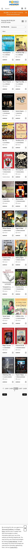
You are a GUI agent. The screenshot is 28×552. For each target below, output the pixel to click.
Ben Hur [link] (5, 140)
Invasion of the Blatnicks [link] (7, 257)
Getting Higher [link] (20, 257)
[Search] (2, 8)
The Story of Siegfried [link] (20, 140)
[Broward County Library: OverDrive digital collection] (14, 3)
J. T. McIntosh (7, 54)
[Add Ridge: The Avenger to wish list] (13, 353)
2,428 (25, 388)
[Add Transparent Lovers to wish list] (13, 294)
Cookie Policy (13, 547)
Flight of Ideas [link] (19, 228)
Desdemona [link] (6, 111)
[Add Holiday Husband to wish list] (13, 177)
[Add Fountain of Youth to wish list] (26, 294)
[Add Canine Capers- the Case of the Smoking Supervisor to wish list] (26, 118)
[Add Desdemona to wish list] (13, 118)
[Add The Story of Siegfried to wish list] (26, 148)
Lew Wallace (6, 142)
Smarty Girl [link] (5, 199)
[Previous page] (3, 389)
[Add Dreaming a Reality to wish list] (13, 382)
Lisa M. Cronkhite (8, 377)
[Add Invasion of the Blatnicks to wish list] (13, 265)
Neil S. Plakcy (7, 259)
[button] (23, 22)
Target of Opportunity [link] (20, 375)
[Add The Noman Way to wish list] (26, 60)
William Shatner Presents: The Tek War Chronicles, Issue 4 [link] (7, 228)
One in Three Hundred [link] (7, 82)
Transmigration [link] (7, 52)
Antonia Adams (20, 171)
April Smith (19, 113)
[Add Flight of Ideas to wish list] (26, 236)
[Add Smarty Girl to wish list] (13, 206)
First (5, 394)
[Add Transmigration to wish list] (13, 60)
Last (25, 394)
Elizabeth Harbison (21, 347)
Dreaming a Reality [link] (7, 375)
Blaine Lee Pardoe (21, 377)
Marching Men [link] (19, 199)
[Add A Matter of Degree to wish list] (26, 324)
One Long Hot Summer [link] (20, 170)
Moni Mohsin (7, 318)
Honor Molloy (7, 201)
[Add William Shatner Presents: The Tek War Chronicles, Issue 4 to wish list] (13, 236)
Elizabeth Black (20, 289)
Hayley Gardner (7, 171)
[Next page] (15, 391)
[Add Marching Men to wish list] (26, 206)
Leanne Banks (7, 347)
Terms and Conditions (8, 529)
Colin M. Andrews (21, 318)
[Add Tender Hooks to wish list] (13, 324)
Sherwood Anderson (21, 201)
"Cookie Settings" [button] (12, 541)
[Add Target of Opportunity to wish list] (26, 382)
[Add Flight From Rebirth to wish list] (26, 89)
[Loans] (22, 9)
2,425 (11, 388)
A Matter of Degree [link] (20, 316)
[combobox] (11, 9)
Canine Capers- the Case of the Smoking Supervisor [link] (20, 111)
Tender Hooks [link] (6, 316)
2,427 (20, 388)
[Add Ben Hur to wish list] (13, 148)
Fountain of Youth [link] (20, 287)
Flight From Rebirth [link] (20, 82)
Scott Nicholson (7, 289)
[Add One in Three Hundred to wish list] (13, 89)
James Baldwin (20, 142)
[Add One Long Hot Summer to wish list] (26, 177)
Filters (3, 31)
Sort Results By (5, 27)
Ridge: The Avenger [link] (7, 345)
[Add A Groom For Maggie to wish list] (26, 353)
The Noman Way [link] (20, 52)
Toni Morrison (7, 113)
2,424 (6, 388)
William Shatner (7, 230)
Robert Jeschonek (21, 230)
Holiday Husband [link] (7, 170)
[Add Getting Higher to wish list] (26, 265)
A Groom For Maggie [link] (20, 345)
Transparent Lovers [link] (7, 287)
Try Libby (6, 12)
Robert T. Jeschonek (21, 259)
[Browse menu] (25, 8)
